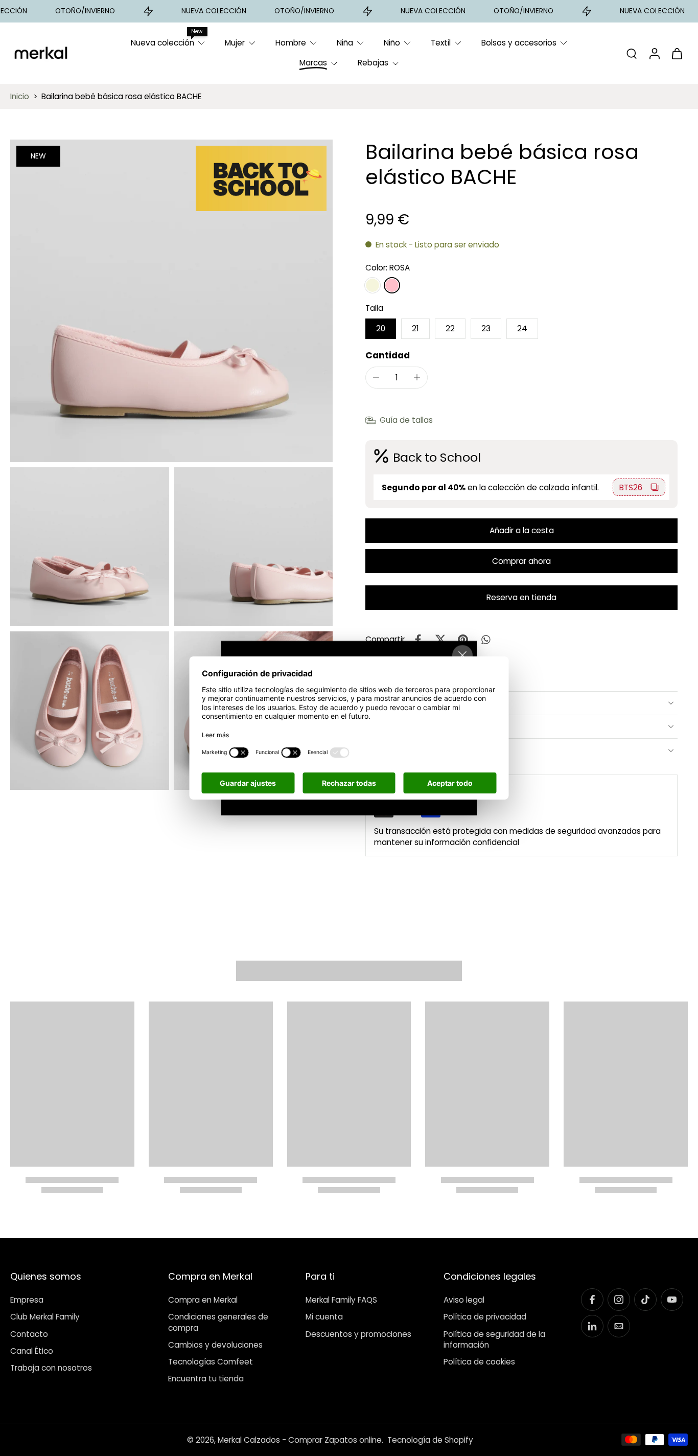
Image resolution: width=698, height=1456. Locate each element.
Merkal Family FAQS (341, 1299)
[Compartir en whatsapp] (485, 639)
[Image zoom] (171, 301)
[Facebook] (592, 1299)
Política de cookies (479, 1361)
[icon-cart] (676, 53)
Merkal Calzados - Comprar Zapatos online (300, 1439)
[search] (631, 53)
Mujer (235, 42)
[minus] (376, 377)
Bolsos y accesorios (518, 42)
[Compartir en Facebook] (418, 639)
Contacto (29, 1333)
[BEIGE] (372, 285)
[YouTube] (672, 1299)
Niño (392, 42)
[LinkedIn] (592, 1326)
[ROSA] (392, 285)
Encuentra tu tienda (206, 1378)
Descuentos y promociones (358, 1333)
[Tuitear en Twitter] (440, 639)
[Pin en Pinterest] (463, 639)
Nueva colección (162, 42)
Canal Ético (31, 1351)
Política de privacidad (485, 1316)
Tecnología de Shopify (430, 1439)
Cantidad (387, 355)
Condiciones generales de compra (218, 1322)
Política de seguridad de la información (494, 1339)
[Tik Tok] (645, 1299)
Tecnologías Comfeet (210, 1361)
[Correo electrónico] (619, 1326)
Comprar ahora (521, 561)
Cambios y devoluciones (215, 1344)
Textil (441, 42)
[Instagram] (619, 1299)
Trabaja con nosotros (51, 1367)
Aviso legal (464, 1299)
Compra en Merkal (203, 1299)
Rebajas (373, 62)
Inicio (19, 96)
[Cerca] (462, 655)
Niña (345, 42)
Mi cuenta (324, 1316)
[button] (521, 530)
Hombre (290, 42)
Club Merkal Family (45, 1316)
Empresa (26, 1299)
